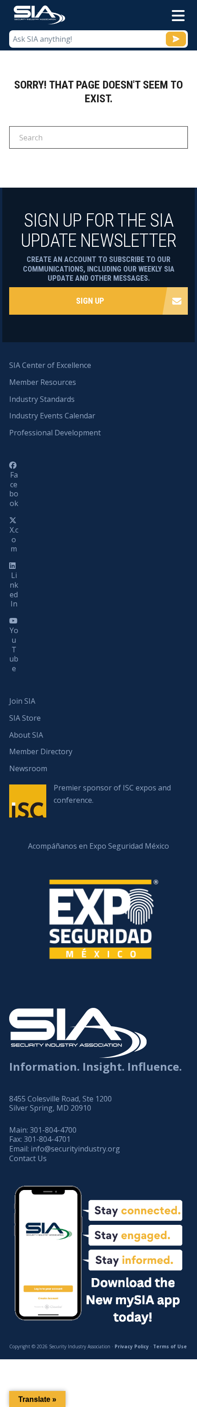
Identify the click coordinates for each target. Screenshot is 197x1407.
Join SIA (22, 701)
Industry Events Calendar (52, 416)
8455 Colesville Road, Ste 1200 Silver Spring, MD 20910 (60, 1103)
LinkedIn (14, 589)
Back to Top (151, 1354)
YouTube (13, 649)
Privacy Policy (132, 1346)
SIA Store (25, 718)
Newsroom (28, 768)
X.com (14, 539)
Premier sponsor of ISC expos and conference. (112, 794)
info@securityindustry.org (75, 1149)
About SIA (26, 735)
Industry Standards (42, 399)
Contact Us (28, 1158)
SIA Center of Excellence (50, 365)
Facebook (13, 489)
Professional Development (55, 433)
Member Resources (42, 382)
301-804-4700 (53, 1130)
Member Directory (40, 751)
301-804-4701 (47, 1139)
